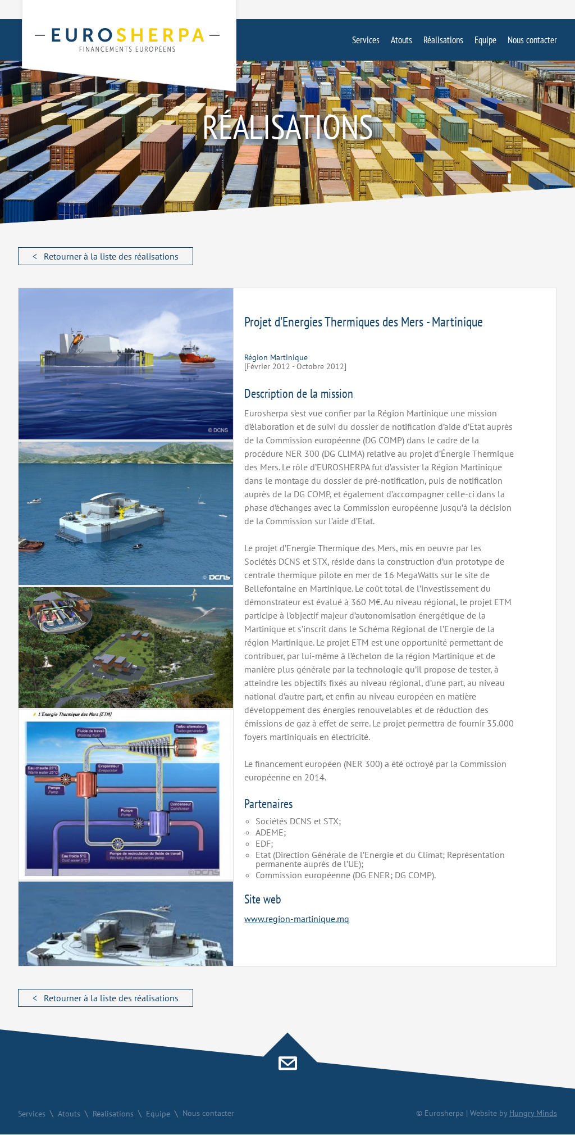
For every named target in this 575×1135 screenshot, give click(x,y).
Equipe (485, 40)
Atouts (401, 40)
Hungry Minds (533, 1113)
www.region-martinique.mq (296, 918)
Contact (287, 1066)
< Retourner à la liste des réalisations (106, 256)
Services (366, 40)
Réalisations (443, 40)
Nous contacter (532, 40)
